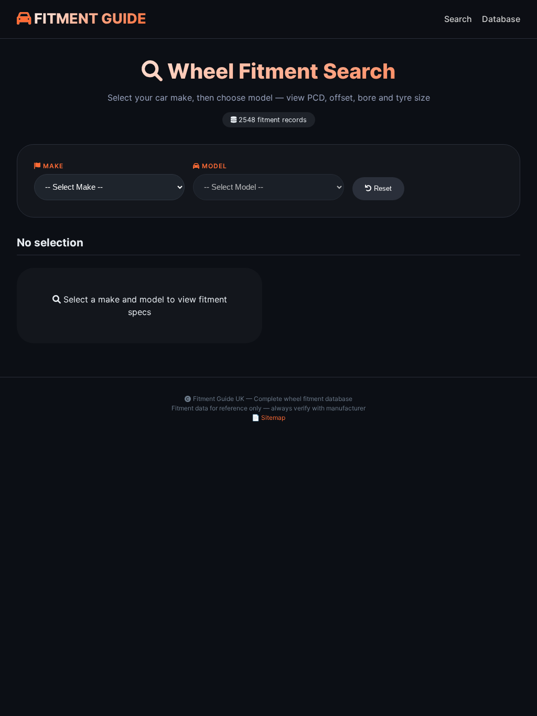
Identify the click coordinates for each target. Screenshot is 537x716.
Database (501, 19)
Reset (382, 188)
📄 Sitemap (268, 417)
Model (213, 166)
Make (52, 166)
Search (458, 19)
